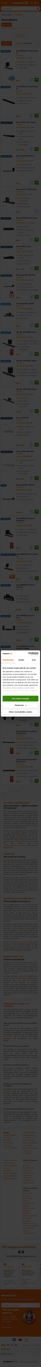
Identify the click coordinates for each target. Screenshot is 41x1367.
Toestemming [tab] (8, 660)
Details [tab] (21, 660)
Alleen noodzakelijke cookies (20, 712)
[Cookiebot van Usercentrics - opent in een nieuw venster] (28, 653)
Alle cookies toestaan (20, 698)
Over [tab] (34, 660)
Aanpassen (19, 705)
